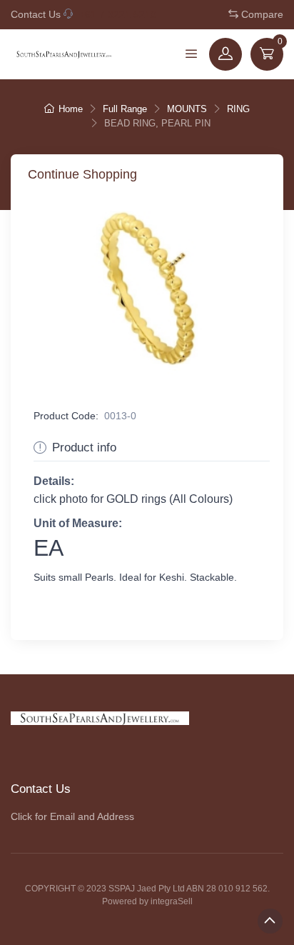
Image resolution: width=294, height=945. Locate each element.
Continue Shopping (82, 174)
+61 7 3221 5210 (117, 14)
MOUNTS (187, 109)
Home (71, 109)
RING (238, 109)
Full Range (125, 109)
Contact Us (36, 14)
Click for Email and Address (72, 816)
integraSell (172, 901)
